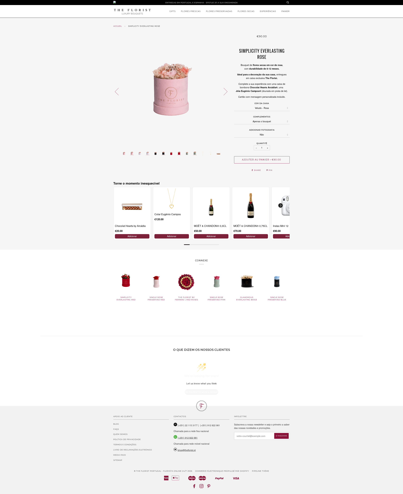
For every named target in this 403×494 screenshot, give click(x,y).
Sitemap (117, 460)
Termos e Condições (124, 444)
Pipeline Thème (260, 471)
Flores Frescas (191, 11)
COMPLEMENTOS (261, 117)
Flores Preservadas (219, 11)
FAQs (116, 429)
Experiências (268, 11)
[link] (132, 205)
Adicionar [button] (132, 236)
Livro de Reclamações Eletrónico (132, 450)
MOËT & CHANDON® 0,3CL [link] (210, 226)
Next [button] (223, 91)
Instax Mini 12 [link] (280, 226)
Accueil (117, 26)
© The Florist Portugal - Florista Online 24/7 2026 (163, 471)
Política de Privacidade (127, 439)
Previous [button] (118, 91)
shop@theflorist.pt (187, 450)
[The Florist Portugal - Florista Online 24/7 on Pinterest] (209, 487)
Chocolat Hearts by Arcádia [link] (130, 226)
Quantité (262, 143)
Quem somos (120, 434)
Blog (116, 424)
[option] (171, 91)
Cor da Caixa (262, 103)
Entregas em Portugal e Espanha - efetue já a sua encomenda (201, 3)
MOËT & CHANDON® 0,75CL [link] (250, 226)
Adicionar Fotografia (262, 130)
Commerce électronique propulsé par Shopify (222, 471)
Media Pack (119, 455)
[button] (280, 205)
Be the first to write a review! (201, 391)
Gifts (172, 11)
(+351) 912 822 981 (188, 437)
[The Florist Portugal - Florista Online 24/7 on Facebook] (194, 487)
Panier (285, 11)
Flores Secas (246, 11)
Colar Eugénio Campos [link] (167, 214)
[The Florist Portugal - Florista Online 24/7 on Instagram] (201, 487)
